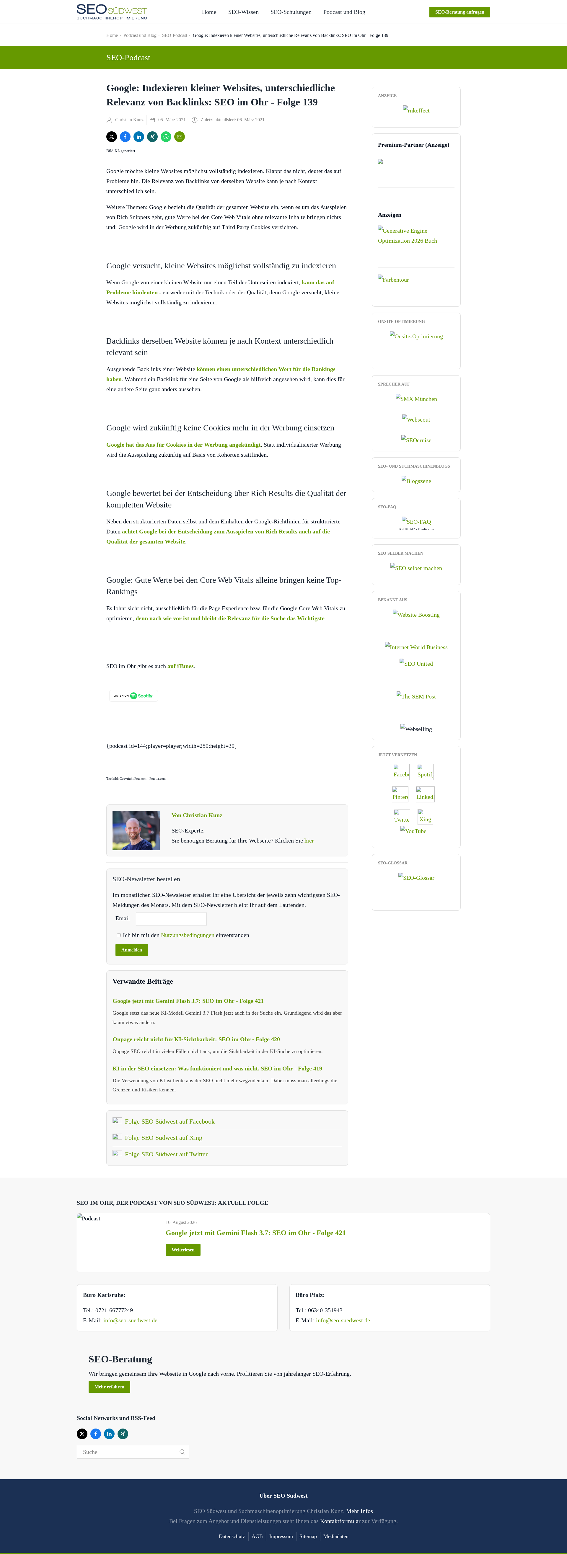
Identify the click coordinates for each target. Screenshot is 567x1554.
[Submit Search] (182, 1452)
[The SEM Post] (416, 695)
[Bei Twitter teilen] (111, 136)
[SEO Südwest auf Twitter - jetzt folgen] (405, 816)
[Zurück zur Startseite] (112, 12)
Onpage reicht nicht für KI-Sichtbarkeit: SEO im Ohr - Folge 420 (196, 1039)
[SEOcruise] (416, 439)
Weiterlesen (183, 1249)
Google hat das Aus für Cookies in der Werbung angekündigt (183, 444)
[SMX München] (416, 398)
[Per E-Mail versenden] (179, 136)
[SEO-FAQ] (416, 521)
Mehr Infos (359, 1511)
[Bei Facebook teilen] (125, 136)
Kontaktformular (340, 1521)
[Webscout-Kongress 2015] (416, 419)
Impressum (281, 1536)
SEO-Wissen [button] (243, 12)
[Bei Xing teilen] (152, 136)
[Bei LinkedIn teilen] (138, 136)
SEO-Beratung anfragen (459, 11)
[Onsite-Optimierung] (416, 335)
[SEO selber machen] (416, 567)
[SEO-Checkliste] (416, 110)
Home (209, 12)
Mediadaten (335, 1536)
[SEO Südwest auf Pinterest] (403, 794)
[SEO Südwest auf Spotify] (428, 771)
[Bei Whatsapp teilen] (166, 136)
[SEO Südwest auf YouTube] (416, 830)
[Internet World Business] (416, 646)
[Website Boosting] (416, 613)
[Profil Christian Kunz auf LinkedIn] (428, 794)
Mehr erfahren (109, 1386)
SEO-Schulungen (291, 12)
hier (309, 840)
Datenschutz (232, 1536)
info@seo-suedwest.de (130, 1320)
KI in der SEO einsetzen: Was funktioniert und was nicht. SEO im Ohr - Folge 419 (217, 1068)
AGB (257, 1536)
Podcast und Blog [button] (344, 12)
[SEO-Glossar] (416, 877)
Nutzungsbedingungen (188, 935)
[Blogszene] (416, 480)
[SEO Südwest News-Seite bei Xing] (428, 816)
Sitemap (308, 1536)
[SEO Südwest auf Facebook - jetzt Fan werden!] (404, 771)
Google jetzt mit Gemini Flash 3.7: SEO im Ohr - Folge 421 (188, 1001)
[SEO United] (416, 663)
